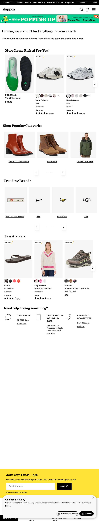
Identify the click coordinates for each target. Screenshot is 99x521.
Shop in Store (89, 20)
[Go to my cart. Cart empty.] (87, 9)
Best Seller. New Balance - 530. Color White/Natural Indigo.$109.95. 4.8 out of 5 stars (80, 85)
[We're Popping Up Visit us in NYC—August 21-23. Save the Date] (49, 18)
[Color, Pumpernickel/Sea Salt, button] (42, 96)
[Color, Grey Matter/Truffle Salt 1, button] (81, 96)
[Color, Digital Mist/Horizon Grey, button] (50, 96)
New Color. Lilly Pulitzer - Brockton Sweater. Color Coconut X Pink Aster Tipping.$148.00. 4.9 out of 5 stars (48, 270)
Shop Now (69, 2)
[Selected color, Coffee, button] (6, 281)
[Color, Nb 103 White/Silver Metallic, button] (77, 96)
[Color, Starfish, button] (18, 281)
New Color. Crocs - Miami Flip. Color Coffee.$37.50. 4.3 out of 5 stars (18, 270)
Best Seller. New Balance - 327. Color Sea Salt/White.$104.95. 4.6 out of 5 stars (50, 85)
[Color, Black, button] (10, 281)
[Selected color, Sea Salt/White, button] (38, 96)
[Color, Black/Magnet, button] (85, 96)
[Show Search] (81, 9)
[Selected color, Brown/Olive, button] (67, 281)
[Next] (95, 83)
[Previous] (36, 172)
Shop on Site (74, 20)
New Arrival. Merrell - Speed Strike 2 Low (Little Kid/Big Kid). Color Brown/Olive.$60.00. (79, 268)
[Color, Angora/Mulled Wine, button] (54, 96)
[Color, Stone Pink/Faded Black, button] (73, 96)
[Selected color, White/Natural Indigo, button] (68, 96)
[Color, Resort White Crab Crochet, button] (45, 281)
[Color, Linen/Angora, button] (46, 96)
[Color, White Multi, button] (75, 281)
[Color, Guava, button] (14, 281)
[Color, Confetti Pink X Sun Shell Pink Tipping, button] (41, 281)
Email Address (15, 486)
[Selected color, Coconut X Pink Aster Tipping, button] (36, 281)
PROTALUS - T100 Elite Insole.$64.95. (19, 79)
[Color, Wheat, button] (71, 281)
